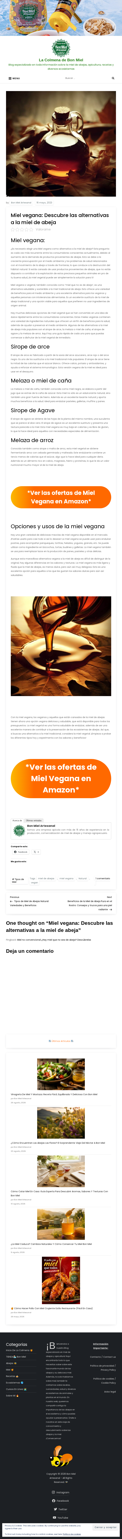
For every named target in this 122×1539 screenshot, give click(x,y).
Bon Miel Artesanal (21, 202)
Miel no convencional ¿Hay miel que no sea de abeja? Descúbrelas (54, 939)
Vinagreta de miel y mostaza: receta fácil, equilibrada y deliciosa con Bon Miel (54, 1094)
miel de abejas (46, 878)
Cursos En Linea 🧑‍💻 (16, 1389)
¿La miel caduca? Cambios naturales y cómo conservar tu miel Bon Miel (51, 1244)
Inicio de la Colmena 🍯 (19, 1350)
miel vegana (66, 878)
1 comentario (102, 881)
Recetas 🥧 (12, 1376)
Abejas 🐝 (11, 1363)
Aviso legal (110, 1391)
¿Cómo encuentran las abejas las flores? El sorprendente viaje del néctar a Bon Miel (58, 1142)
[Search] (113, 78)
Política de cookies (72, 1534)
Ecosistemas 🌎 (14, 1382)
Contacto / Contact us (103, 1356)
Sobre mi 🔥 (12, 1395)
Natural (83, 878)
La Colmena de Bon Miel (61, 60)
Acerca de (17, 820)
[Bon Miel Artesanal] (19, 830)
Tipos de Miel (18, 881)
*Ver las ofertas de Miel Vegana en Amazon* (61, 497)
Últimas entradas (34, 820)
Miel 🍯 (10, 1369)
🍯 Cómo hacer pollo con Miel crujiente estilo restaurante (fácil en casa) (52, 1308)
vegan (34, 882)
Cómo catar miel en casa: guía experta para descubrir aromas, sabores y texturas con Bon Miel (59, 1193)
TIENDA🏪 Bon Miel (16, 1356)
